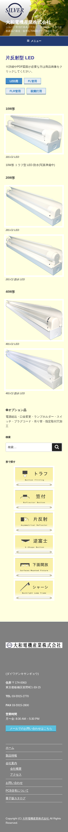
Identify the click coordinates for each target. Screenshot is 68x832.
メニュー (36, 40)
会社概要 (16, 768)
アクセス (16, 774)
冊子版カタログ (16, 798)
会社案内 (11, 763)
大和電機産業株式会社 (28, 22)
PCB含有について (17, 790)
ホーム (10, 747)
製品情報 (11, 755)
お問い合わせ (14, 782)
